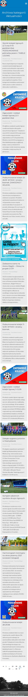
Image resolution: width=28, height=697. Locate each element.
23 (9, 669)
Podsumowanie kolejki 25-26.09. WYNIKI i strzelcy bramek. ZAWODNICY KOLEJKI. (13, 181)
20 (16, 666)
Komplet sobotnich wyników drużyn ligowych (13, 497)
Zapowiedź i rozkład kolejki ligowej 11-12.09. (12, 388)
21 (20, 666)
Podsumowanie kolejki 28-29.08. (12, 623)
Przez (16, 58)
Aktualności (5, 58)
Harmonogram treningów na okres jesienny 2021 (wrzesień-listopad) (13, 555)
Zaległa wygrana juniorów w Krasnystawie (13, 439)
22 (24, 666)
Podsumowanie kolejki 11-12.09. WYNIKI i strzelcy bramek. (13, 326)
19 (12, 666)
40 (16, 669)
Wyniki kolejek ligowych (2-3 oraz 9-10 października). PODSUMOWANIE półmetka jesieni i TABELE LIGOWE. (13, 49)
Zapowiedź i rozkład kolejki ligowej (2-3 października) (11, 115)
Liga (9, 58)
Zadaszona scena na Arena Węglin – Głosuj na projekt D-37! (13, 266)
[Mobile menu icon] (26, 4)
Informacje (10, 561)
